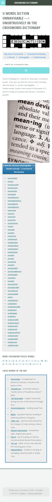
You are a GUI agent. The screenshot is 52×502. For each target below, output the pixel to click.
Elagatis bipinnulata (19, 430)
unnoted (11, 265)
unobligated (12, 313)
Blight (13, 414)
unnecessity (12, 191)
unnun (10, 297)
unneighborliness (14, 201)
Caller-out (15, 421)
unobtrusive (12, 342)
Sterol (13, 437)
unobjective (12, 310)
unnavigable (12, 178)
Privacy (23, 493)
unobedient (12, 303)
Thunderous (16, 388)
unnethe (11, 233)
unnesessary (13, 223)
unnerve (11, 213)
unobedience (13, 300)
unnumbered (13, 291)
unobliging (12, 316)
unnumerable (13, 294)
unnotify (11, 281)
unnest (10, 226)
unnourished (13, 284)
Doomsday (15, 379)
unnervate (12, 210)
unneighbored (13, 197)
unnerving (12, 220)
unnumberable (13, 287)
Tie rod (14, 443)
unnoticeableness (15, 271)
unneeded (12, 194)
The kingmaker (17, 398)
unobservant (13, 326)
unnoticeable (13, 268)
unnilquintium (13, 249)
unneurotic (12, 236)
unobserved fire (14, 332)
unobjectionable (14, 307)
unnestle (11, 229)
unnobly (11, 258)
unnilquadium (13, 245)
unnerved (11, 217)
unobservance (13, 323)
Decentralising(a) (18, 408)
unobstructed (13, 335)
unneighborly (13, 204)
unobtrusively (13, 345)
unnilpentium (13, 242)
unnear (10, 181)
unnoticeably (13, 274)
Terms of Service (35, 493)
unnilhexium (12, 239)
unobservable (13, 319)
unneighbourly (13, 207)
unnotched (12, 262)
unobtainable (13, 339)
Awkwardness (16, 449)
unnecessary (13, 188)
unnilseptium (13, 252)
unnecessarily (13, 185)
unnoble (11, 255)
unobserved (12, 329)
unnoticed (11, 278)
